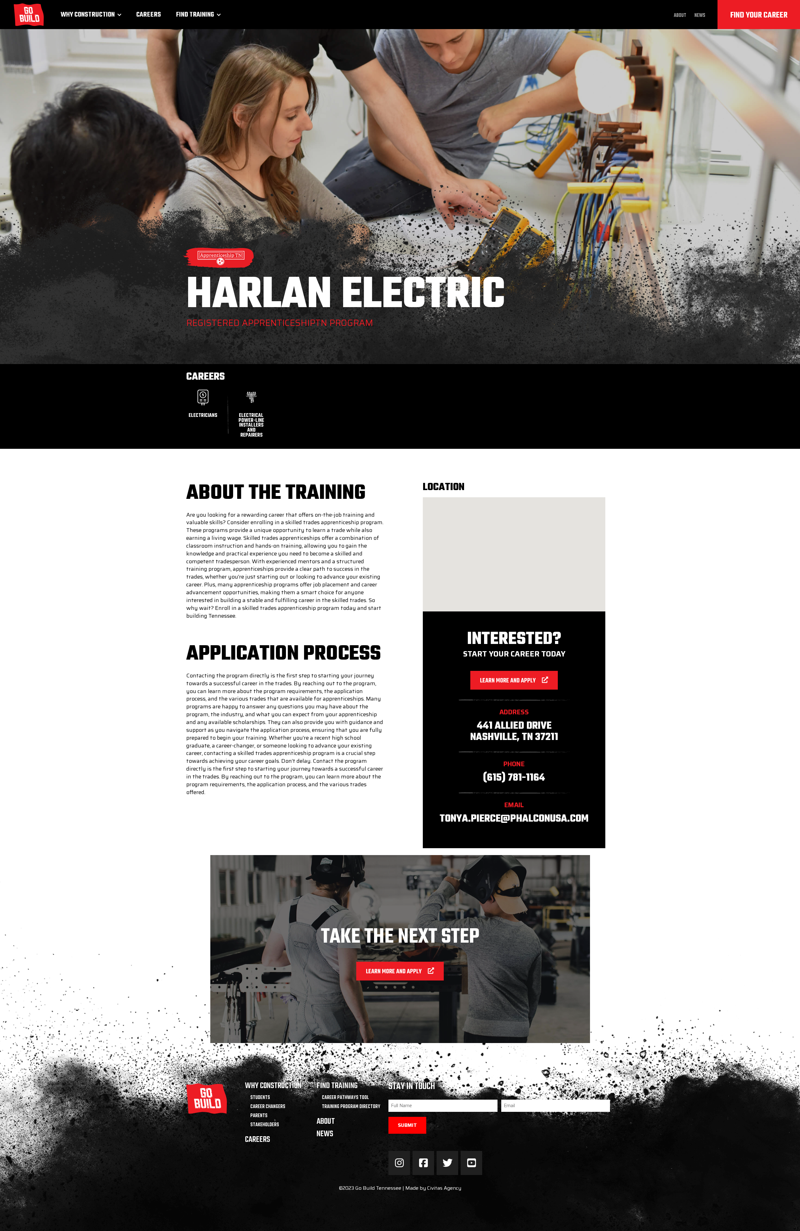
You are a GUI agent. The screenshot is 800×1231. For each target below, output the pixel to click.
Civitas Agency (444, 1188)
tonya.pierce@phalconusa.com (514, 819)
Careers (148, 14)
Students (260, 1098)
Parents (259, 1116)
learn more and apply (508, 681)
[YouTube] (471, 1163)
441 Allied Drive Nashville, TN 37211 (514, 731)
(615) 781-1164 (514, 778)
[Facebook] (423, 1163)
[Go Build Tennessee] (29, 14)
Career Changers (267, 1107)
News (699, 16)
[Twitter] (447, 1163)
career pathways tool (345, 1098)
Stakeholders (264, 1125)
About (680, 16)
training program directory (351, 1107)
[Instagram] (399, 1163)
